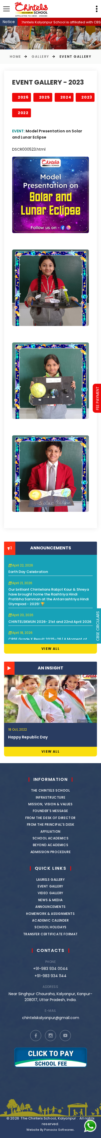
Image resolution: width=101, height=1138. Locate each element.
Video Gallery (50, 893)
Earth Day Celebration (28, 562)
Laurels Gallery (50, 879)
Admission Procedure (50, 852)
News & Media (50, 900)
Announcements (50, 906)
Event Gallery (50, 886)
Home (15, 56)
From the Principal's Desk (50, 824)
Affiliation (50, 831)
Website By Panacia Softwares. (50, 1130)
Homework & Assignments (50, 913)
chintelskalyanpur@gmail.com (50, 1017)
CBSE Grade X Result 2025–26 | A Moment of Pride (47, 632)
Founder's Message (50, 811)
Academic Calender (50, 920)
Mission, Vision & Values (50, 804)
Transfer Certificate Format (50, 934)
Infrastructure (50, 797)
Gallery (40, 56)
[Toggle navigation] (6, 8)
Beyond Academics (50, 845)
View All (50, 648)
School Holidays (50, 927)
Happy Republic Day (28, 737)
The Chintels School (50, 790)
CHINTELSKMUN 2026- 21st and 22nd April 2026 (49, 612)
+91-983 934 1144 (50, 975)
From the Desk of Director (50, 818)
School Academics (51, 838)
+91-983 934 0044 (50, 968)
